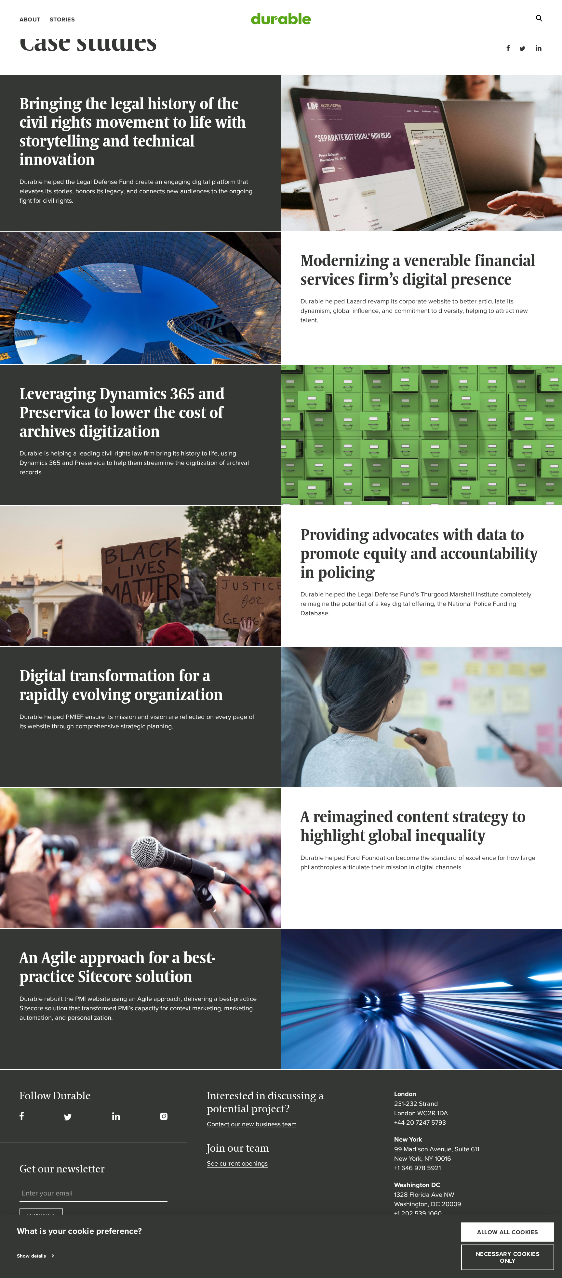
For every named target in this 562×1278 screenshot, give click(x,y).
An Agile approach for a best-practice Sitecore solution (118, 967)
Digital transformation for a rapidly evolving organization (121, 685)
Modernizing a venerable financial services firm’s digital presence (418, 269)
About (30, 19)
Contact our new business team (252, 1124)
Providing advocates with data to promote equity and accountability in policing (419, 553)
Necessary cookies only (508, 1257)
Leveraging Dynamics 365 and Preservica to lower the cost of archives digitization (122, 412)
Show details (31, 1255)
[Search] (539, 20)
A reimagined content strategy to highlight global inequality (413, 826)
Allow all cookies (507, 1232)
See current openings (237, 1163)
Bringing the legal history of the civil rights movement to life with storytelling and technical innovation (133, 131)
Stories (62, 19)
